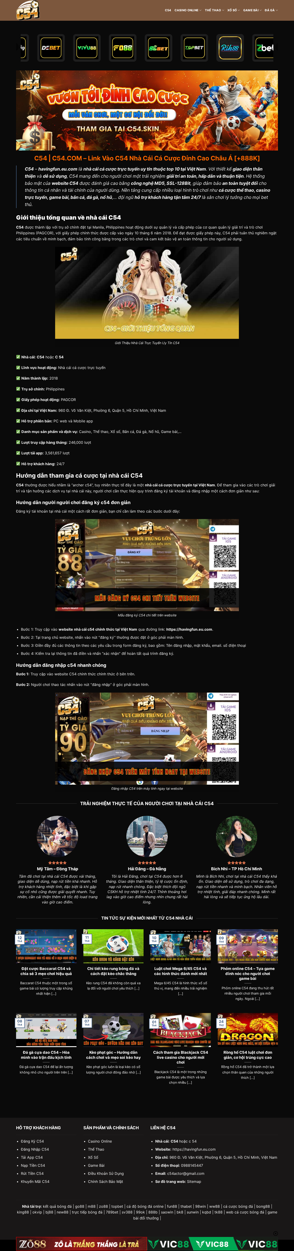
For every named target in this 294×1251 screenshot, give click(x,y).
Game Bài (251, 10)
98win (200, 1206)
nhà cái (60, 511)
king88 (23, 1212)
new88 (62, 1212)
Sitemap (194, 1181)
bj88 (49, 1212)
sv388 (127, 1212)
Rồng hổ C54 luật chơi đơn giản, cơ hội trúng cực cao (247, 1055)
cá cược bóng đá (238, 1206)
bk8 (180, 1212)
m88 (92, 1206)
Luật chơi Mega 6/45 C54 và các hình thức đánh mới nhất (180, 971)
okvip (37, 1212)
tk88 (219, 1212)
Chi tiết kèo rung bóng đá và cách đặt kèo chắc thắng (113, 971)
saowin (167, 1212)
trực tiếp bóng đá (87, 1212)
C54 (168, 10)
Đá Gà (270, 10)
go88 (79, 1206)
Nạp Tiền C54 (33, 1165)
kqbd (206, 1212)
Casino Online (186, 10)
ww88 (214, 1206)
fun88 (172, 1206)
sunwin (193, 1212)
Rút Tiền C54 (32, 1173)
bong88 (263, 1206)
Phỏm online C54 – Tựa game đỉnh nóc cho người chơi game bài (248, 973)
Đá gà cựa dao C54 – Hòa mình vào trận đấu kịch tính (46, 1055)
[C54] (39, 10)
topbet (117, 1206)
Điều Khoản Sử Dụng (106, 1173)
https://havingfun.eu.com (194, 1149)
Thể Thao (213, 10)
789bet (112, 1212)
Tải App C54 (32, 1157)
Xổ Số (232, 10)
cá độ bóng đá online (145, 1206)
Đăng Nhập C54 (35, 1149)
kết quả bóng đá (57, 1206)
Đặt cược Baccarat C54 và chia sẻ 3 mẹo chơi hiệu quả (46, 971)
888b (153, 1212)
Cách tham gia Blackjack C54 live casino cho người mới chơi (180, 1057)
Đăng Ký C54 (32, 1141)
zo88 (103, 1206)
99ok (140, 1212)
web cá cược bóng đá (245, 1212)
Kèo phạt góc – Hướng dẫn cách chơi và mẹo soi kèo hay (113, 1055)
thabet (186, 1206)
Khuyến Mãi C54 (35, 1181)
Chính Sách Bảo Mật (105, 1181)
